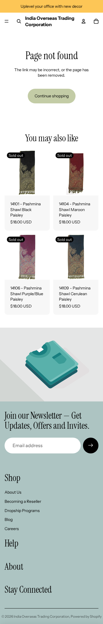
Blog (9, 519)
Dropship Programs (22, 510)
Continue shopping (52, 95)
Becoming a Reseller (23, 501)
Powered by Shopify (86, 616)
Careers (12, 528)
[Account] (83, 21)
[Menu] (6, 21)
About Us (13, 492)
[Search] (19, 21)
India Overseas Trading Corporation (41, 616)
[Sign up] (90, 445)
